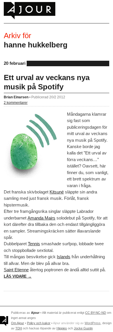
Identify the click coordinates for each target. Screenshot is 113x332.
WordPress (93, 323)
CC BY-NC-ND (95, 312)
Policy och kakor (38, 323)
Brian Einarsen (16, 97)
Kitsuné (57, 191)
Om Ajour (17, 323)
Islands (63, 256)
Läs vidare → (18, 276)
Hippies (62, 328)
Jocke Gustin (83, 328)
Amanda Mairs (41, 217)
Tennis (34, 243)
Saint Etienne (16, 269)
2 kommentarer (16, 102)
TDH (18, 328)
